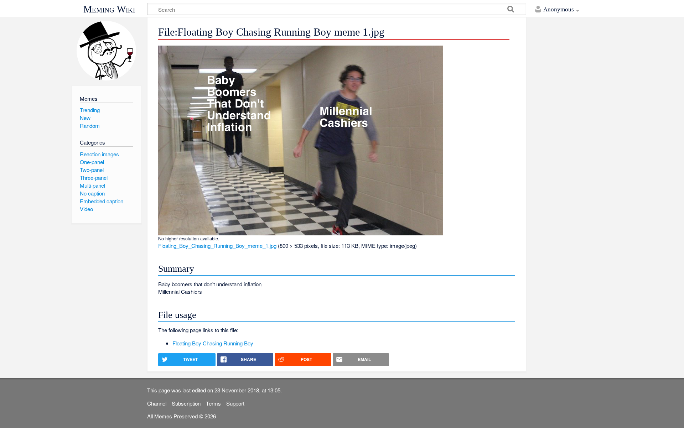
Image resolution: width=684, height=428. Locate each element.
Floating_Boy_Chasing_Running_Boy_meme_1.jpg (217, 245)
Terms (213, 403)
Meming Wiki (109, 9)
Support (235, 403)
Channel (156, 403)
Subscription (186, 403)
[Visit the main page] (106, 50)
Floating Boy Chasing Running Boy (212, 343)
